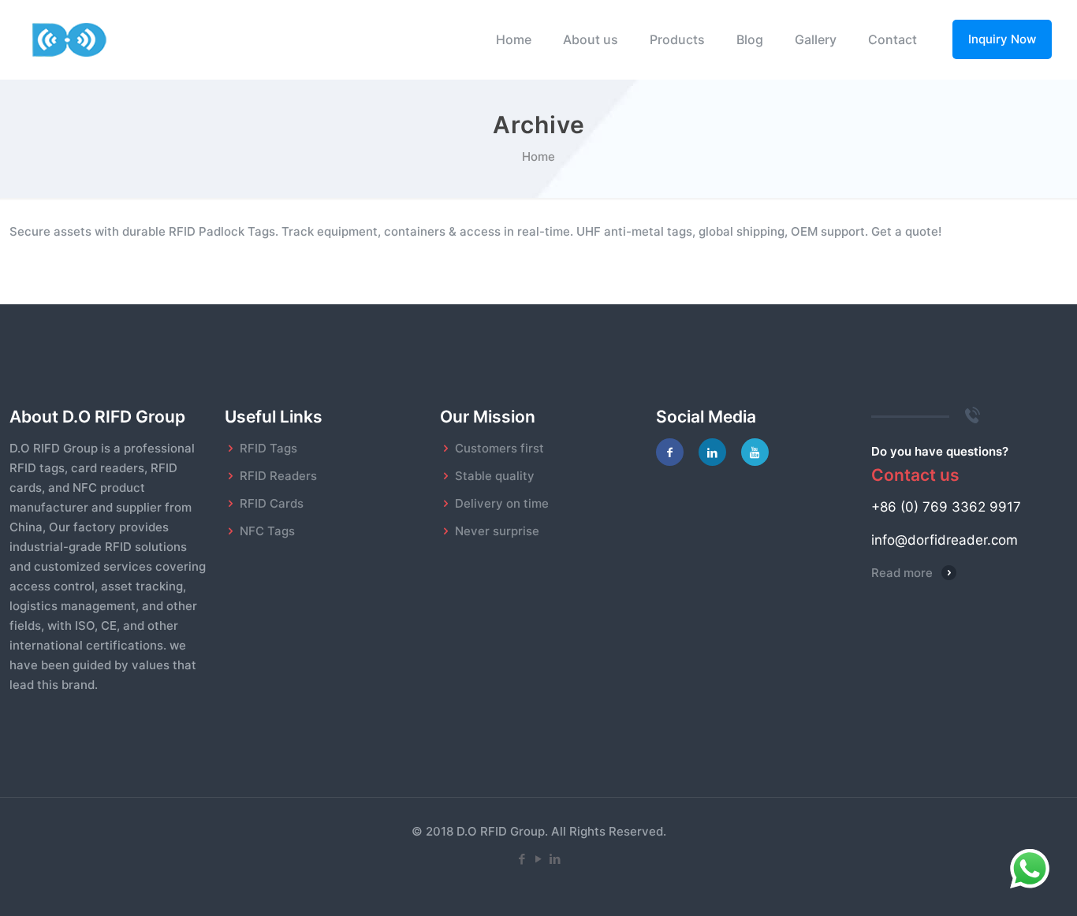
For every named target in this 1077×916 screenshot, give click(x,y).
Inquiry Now (1002, 39)
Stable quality (495, 475)
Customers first (499, 448)
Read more (902, 572)
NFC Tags (267, 530)
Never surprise (497, 530)
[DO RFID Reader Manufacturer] (69, 39)
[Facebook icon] (522, 858)
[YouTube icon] (539, 858)
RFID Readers (278, 475)
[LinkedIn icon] (555, 858)
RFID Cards (272, 503)
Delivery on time (502, 503)
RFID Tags (268, 448)
